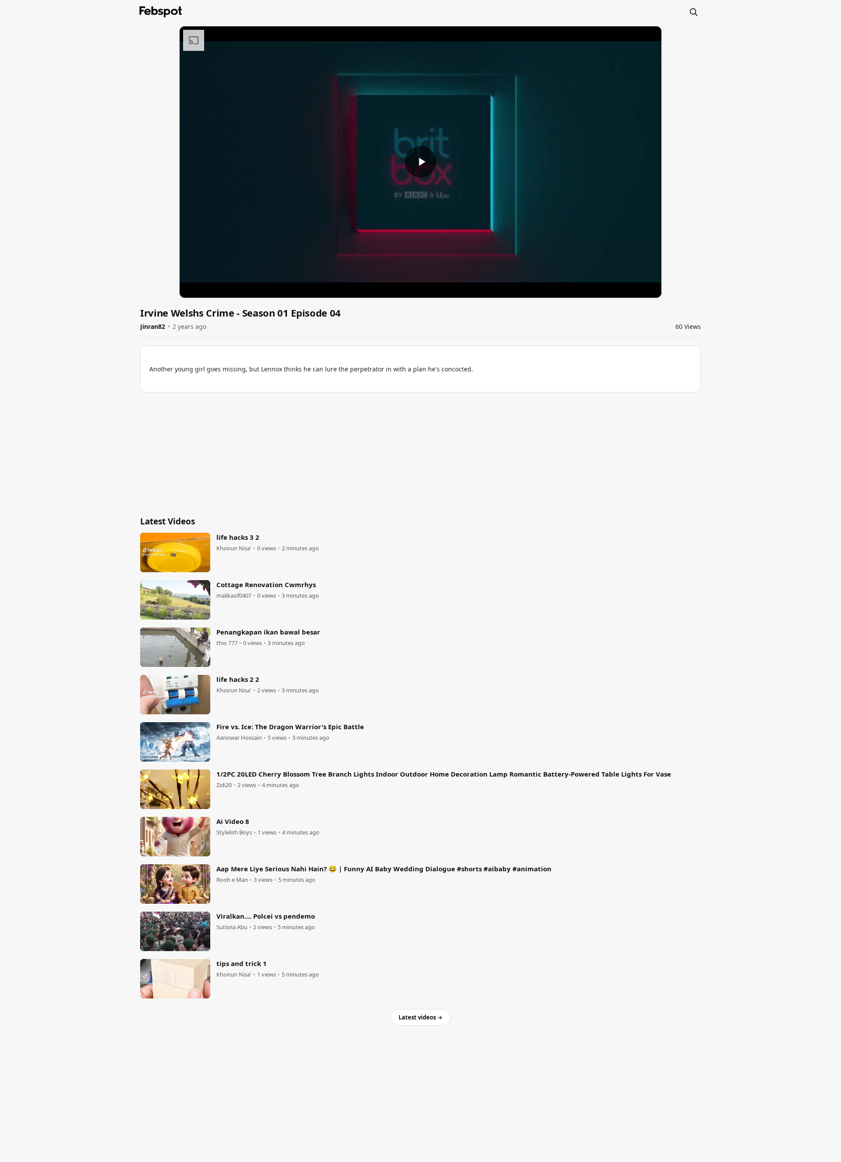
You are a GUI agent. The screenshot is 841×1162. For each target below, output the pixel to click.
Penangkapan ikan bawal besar (268, 631)
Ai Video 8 (232, 821)
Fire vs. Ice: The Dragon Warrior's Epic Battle (290, 726)
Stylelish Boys (234, 832)
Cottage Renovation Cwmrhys (266, 584)
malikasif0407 (233, 595)
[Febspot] (160, 12)
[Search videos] (693, 12)
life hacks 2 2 (237, 679)
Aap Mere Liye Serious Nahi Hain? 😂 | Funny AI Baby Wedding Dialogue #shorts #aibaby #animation (383, 868)
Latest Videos (167, 521)
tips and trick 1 (241, 963)
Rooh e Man (232, 880)
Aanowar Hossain (239, 737)
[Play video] (420, 162)
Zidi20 (224, 785)
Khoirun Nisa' (233, 548)
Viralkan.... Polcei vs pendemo (265, 916)
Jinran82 (152, 326)
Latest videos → (420, 1017)
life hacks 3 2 (237, 537)
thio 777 (226, 643)
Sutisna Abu (231, 927)
